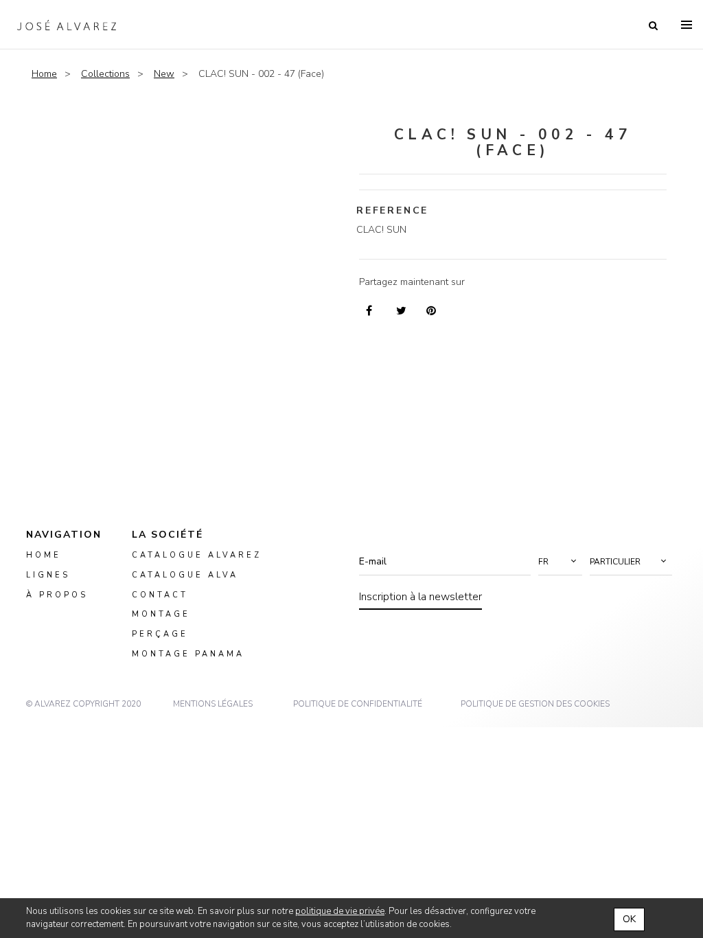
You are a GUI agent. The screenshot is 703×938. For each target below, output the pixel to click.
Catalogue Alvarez (197, 555)
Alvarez (66, 24)
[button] (560, 561)
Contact (160, 595)
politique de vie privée (339, 911)
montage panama (188, 654)
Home (44, 73)
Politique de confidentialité (357, 703)
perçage (160, 635)
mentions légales (213, 703)
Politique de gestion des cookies (535, 703)
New (164, 73)
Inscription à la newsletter (420, 596)
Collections (105, 73)
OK (629, 919)
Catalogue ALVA (185, 575)
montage (161, 615)
